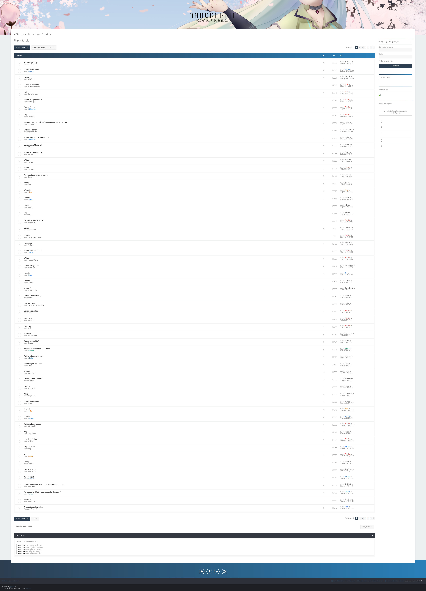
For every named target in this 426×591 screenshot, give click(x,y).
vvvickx (30, 162)
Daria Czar (32, 222)
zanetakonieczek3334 (36, 305)
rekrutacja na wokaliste (33, 220)
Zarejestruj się (394, 42)
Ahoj (26, 394)
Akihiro (30, 441)
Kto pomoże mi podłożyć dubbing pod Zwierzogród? (46, 122)
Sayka (30, 456)
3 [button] (362, 47)
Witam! (27, 371)
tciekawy (31, 124)
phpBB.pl (28, 588)
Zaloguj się (383, 42)
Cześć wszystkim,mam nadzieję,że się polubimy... (44, 484)
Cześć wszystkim (31, 311)
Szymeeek (32, 396)
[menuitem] (15, 3)
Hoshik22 (31, 486)
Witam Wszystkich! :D (33, 100)
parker (347, 122)
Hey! (26, 431)
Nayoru (30, 177)
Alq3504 (31, 79)
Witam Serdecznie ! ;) (32, 296)
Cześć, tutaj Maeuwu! (33, 145)
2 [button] (359, 47)
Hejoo (26, 77)
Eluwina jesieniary (31, 62)
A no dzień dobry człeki (33, 507)
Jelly (30, 411)
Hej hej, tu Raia (30, 469)
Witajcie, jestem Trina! (33, 364)
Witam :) (27, 288)
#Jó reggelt (29, 477)
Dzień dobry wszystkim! (33, 356)
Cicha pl (347, 243)
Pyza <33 (34, 64)
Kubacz (347, 492)
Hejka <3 (27, 386)
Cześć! (27, 198)
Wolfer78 (31, 139)
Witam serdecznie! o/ (33, 250)
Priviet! (27, 409)
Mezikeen (31, 501)
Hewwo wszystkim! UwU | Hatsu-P (38, 348)
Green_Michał (33, 260)
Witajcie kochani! (31, 130)
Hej (25, 115)
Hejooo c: (28, 499)
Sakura (30, 245)
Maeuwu (31, 147)
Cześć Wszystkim (31, 265)
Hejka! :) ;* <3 (29, 447)
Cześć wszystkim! (31, 69)
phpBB (12, 587)
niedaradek (32, 426)
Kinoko (31, 71)
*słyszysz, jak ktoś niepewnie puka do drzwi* (42, 492)
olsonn (31, 418)
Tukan (30, 494)
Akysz (30, 403)
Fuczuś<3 (31, 388)
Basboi (30, 343)
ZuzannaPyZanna (34, 237)
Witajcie (27, 190)
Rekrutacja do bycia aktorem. (36, 175)
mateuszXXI (32, 267)
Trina (30, 366)
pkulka (30, 358)
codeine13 (32, 230)
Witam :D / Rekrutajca (33, 152)
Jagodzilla (32, 433)
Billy (29, 449)
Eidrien (30, 154)
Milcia (30, 207)
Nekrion (347, 446)
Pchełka (347, 99)
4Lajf (30, 192)
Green (30, 298)
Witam (26, 167)
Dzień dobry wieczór (32, 424)
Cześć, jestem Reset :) (33, 379)
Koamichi (348, 356)
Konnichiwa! (29, 243)
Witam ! (27, 160)
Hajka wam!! (29, 318)
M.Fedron (32, 109)
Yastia (30, 252)
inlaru (347, 84)
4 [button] (365, 47)
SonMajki (31, 102)
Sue (29, 184)
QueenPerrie (32, 290)
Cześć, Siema (29, 107)
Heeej (26, 183)
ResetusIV (32, 381)
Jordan (30, 464)
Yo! (25, 454)
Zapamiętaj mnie (387, 61)
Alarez (30, 283)
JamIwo (31, 169)
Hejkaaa (27, 92)
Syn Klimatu (32, 132)
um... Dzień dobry (31, 439)
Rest (30, 275)
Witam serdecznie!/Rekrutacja (36, 137)
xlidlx (30, 328)
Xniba (30, 313)
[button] (374, 47)
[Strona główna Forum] (213, 17)
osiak (30, 200)
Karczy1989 (32, 335)
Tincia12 (31, 117)
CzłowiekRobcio (34, 86)
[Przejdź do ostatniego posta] (352, 62)
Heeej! (26, 462)
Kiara (347, 507)
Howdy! (27, 273)
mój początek (29, 303)
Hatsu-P (31, 350)
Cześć (26, 205)
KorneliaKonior (33, 94)
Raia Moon (32, 471)
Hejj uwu (27, 326)
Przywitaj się (21, 40)
